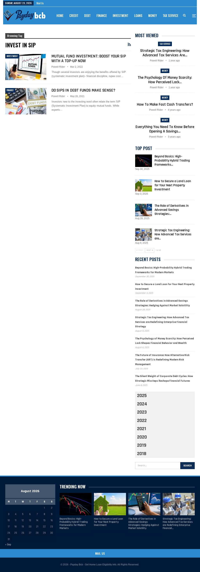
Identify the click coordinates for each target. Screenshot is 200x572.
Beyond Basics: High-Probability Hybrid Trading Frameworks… (172, 160)
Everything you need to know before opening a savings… (165, 129)
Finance (101, 15)
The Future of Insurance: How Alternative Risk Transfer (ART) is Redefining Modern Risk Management (162, 359)
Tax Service (170, 15)
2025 (142, 396)
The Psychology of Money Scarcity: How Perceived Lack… (165, 80)
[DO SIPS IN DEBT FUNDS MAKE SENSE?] (25, 101)
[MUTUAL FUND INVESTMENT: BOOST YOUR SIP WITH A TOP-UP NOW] (25, 67)
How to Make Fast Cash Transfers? (165, 104)
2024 (142, 404)
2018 (141, 454)
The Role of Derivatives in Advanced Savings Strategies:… (171, 210)
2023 (142, 412)
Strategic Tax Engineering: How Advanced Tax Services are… (164, 53)
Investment (120, 15)
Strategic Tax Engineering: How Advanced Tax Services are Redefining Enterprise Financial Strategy (162, 322)
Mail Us (40, 3)
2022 (142, 421)
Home (59, 15)
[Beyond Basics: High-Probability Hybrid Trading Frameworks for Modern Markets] (143, 160)
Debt (87, 15)
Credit (73, 15)
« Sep (8, 544)
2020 (142, 437)
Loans (138, 15)
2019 (141, 445)
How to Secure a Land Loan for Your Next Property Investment (172, 185)
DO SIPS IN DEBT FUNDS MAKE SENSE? (83, 90)
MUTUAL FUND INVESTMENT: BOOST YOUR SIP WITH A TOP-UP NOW (88, 59)
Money (152, 15)
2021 (141, 429)
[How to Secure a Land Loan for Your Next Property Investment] (143, 185)
